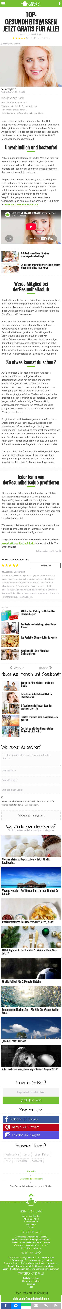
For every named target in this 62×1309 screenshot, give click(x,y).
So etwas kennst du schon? (13, 110)
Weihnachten (12, 1154)
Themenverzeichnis (31, 1281)
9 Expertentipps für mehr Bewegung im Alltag (31, 1260)
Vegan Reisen (42, 1154)
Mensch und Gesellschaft (30, 34)
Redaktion (31, 1224)
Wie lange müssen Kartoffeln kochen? (31, 1245)
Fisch (8, 1161)
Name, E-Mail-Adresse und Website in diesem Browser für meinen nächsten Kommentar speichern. (28, 803)
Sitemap (31, 1284)
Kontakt (31, 1227)
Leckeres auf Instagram (26, 1135)
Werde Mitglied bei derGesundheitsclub (19, 106)
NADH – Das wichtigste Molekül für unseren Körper (31, 1257)
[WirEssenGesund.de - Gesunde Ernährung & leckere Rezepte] (31, 3)
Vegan (27, 1154)
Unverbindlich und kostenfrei (14, 102)
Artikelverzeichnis (31, 1278)
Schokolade (21, 1161)
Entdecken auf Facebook (24, 1119)
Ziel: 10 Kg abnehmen (31, 1248)
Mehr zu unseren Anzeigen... (20, 597)
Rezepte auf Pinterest (25, 1127)
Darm (5, 1269)
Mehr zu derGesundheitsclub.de (30, 1298)
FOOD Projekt (31, 1219)
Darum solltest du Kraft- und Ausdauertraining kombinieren (31, 1263)
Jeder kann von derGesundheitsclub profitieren (22, 113)
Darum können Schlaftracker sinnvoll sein (35, 1266)
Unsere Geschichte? (31, 1216)
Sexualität (37, 1161)
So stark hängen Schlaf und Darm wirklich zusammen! (34, 1269)
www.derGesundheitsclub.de (21, 204)
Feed (31, 1287)
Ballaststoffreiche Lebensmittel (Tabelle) (31, 1242)
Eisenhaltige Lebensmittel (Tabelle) (31, 1237)
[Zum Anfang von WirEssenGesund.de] (31, 1196)
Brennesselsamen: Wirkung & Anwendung (31, 1239)
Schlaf (11, 1266)
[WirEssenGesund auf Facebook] (60, 3)
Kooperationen (31, 1222)
